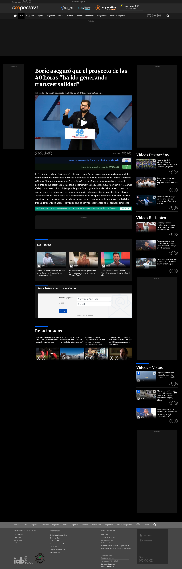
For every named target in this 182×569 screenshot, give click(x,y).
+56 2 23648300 (108, 566)
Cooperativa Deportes (58, 544)
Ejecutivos (17, 537)
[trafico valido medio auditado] (40, 563)
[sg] (159, 18)
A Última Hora (55, 553)
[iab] (24, 566)
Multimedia (89, 16)
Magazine (30, 16)
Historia (17, 543)
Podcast (79, 16)
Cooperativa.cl (106, 555)
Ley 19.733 (18, 540)
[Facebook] (23, 1)
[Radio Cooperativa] (106, 8)
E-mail (61, 303)
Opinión (69, 16)
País (21, 16)
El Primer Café (55, 538)
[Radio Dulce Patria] (67, 8)
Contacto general (107, 540)
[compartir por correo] (124, 153)
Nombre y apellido (66, 298)
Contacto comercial (108, 537)
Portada (17, 525)
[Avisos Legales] (149, 18)
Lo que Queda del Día (57, 550)
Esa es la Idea (54, 547)
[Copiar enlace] (129, 153)
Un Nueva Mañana (56, 541)
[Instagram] (30, 1)
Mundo (61, 16)
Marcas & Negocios (117, 16)
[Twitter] (26, 1)
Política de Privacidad (85, 316)
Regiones (51, 16)
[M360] (154, 18)
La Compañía (18, 534)
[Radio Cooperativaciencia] (84, 8)
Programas (102, 16)
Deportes (40, 16)
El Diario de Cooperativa (58, 535)
